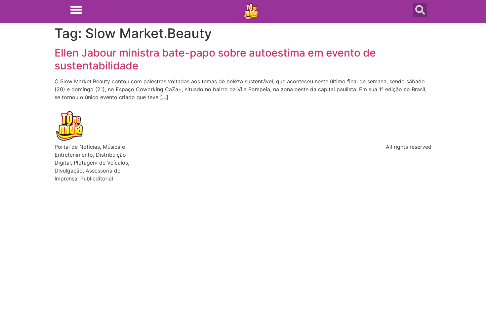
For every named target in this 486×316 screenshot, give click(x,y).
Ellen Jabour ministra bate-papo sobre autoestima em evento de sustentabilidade (215, 59)
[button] (76, 10)
